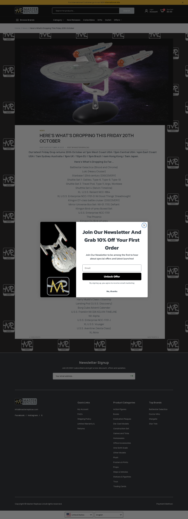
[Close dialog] (144, 225)
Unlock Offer (112, 276)
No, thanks (112, 291)
